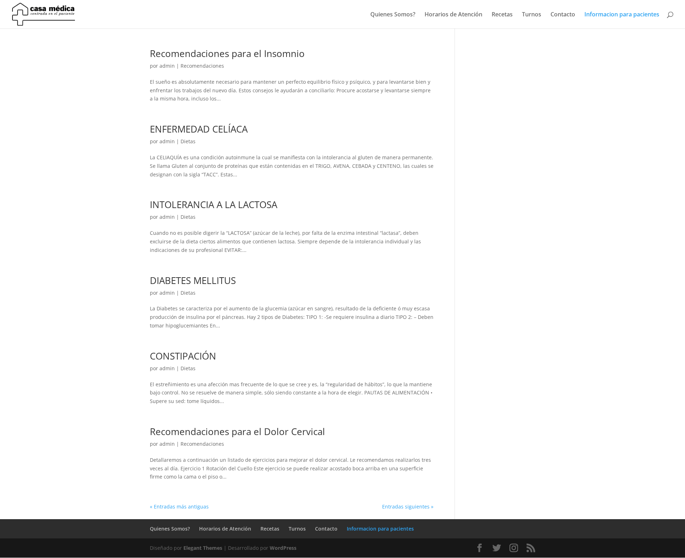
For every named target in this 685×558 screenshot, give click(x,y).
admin (167, 65)
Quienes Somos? (392, 15)
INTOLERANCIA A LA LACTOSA (213, 204)
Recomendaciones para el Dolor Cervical (237, 431)
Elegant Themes (202, 547)
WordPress (283, 547)
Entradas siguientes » (407, 506)
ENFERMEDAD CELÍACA (199, 129)
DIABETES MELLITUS (193, 280)
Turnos (531, 15)
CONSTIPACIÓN (183, 356)
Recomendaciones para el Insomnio (227, 53)
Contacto (562, 15)
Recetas (502, 15)
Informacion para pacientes (621, 15)
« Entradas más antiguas (179, 506)
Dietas (188, 141)
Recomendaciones (202, 65)
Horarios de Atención (453, 15)
